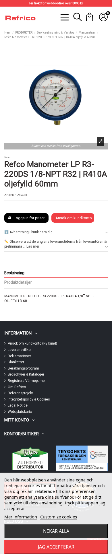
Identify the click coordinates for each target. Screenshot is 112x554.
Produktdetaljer (18, 282)
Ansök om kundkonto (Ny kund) (32, 343)
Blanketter (16, 362)
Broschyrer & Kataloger (26, 374)
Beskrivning (14, 273)
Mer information (20, 517)
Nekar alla (56, 531)
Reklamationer (19, 356)
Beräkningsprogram (23, 368)
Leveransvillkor (20, 350)
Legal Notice (18, 405)
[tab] (56, 232)
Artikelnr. (10, 195)
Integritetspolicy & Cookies (29, 399)
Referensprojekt (20, 393)
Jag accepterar (56, 547)
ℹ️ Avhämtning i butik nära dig (28, 232)
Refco (7, 157)
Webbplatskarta (20, 412)
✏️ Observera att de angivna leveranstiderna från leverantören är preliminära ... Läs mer (55, 244)
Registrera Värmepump (26, 381)
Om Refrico (17, 387)
